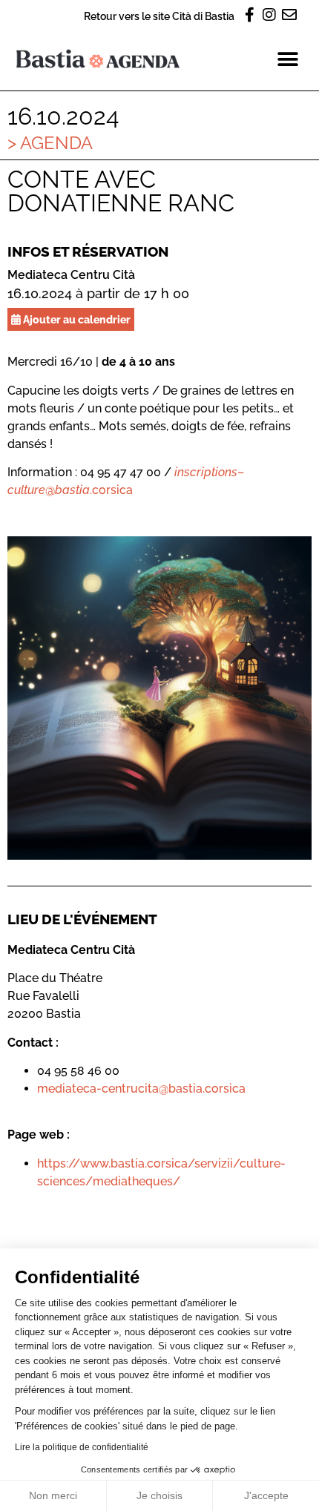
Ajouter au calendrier (76, 319)
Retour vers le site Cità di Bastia (159, 16)
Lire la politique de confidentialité (81, 1447)
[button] (287, 59)
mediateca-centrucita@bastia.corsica (141, 1089)
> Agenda (50, 143)
